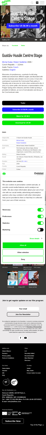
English (13, 70)
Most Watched (29, 358)
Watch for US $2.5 (23, 116)
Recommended (29, 356)
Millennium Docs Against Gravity (27, 268)
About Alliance (6, 351)
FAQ (3, 375)
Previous (35, 39)
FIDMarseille (11, 287)
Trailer (23, 103)
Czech (15, 67)
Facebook (15, 45)
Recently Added (29, 353)
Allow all (23, 245)
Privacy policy (6, 356)
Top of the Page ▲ (37, 425)
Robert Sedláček (20, 62)
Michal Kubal (7, 62)
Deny (23, 259)
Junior (29, 368)
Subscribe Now (13, 421)
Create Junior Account (34, 373)
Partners (4, 353)
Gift (3, 373)
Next (41, 39)
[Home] (6, 2)
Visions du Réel (33, 287)
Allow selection (23, 252)
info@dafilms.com (14, 401)
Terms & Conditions (8, 358)
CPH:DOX (5, 267)
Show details (34, 238)
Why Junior (30, 370)
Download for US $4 (23, 123)
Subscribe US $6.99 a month (23, 26)
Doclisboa (15, 267)
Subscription (6, 368)
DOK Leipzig (37, 267)
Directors (27, 360)
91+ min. (24, 161)
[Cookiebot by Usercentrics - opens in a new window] (34, 173)
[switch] (40, 216)
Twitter (23, 45)
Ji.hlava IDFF (21, 287)
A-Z (26, 351)
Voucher (4, 370)
